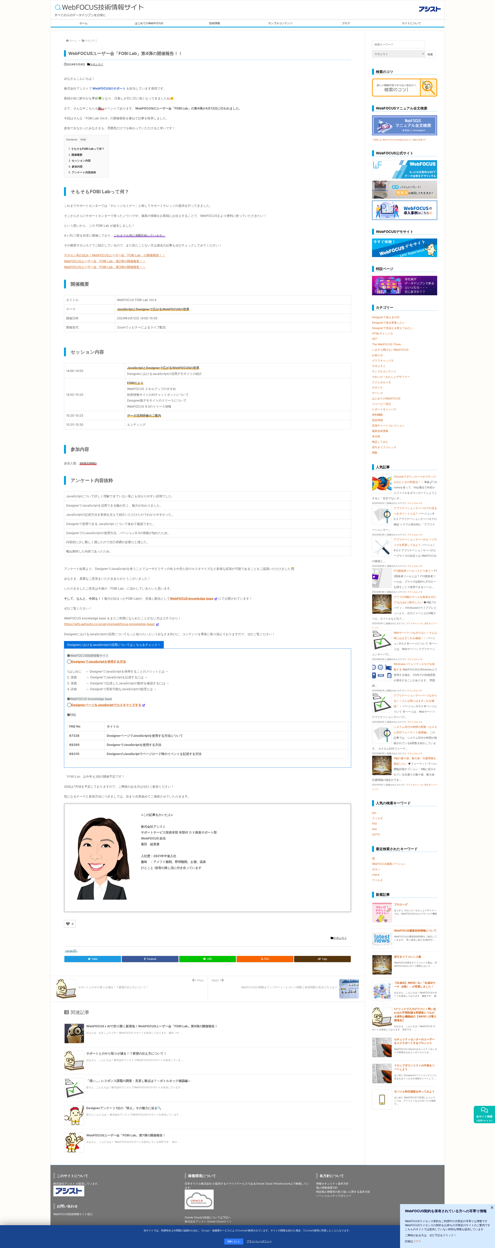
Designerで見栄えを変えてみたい (392, 328)
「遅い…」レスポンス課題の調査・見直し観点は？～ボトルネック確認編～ (138, 1081)
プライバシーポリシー (259, 1241)
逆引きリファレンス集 (407, 956)
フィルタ (377, 818)
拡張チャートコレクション (388, 425)
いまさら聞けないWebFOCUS (390, 349)
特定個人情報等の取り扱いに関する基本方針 (343, 1191)
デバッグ (377, 393)
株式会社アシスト (64, 1183)
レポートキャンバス (384, 409)
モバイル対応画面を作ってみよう (414, 1091)
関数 (374, 452)
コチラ (417, 1241)
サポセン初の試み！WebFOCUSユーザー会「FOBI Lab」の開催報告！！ (114, 255)
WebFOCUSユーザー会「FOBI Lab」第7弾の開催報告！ (126, 1135)
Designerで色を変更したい (388, 322)
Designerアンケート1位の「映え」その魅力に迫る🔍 (123, 1108)
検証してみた (380, 441)
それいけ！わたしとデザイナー (391, 376)
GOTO (376, 834)
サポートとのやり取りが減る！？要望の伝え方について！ (126, 1053)
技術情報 (377, 420)
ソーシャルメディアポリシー (333, 1195)
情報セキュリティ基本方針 (332, 1183)
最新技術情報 (380, 431)
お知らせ (377, 355)
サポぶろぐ (91, 40)
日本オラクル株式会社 (198, 1183)
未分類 (376, 436)
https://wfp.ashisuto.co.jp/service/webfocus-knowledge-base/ (109, 624)
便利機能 (377, 414)
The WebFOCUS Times (386, 344)
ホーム (73, 40)
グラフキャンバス (383, 360)
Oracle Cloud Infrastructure (273, 1183)
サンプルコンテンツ (384, 371)
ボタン (376, 869)
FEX (374, 823)
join (374, 812)
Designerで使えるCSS (385, 317)
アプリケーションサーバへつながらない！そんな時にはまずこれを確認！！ (415, 701)
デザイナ (377, 387)
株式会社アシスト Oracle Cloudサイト (208, 1221)
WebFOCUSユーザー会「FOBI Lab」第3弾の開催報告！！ (105, 267)
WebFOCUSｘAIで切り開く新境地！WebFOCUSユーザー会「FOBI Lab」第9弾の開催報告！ (152, 1026)
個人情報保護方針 (327, 1187)
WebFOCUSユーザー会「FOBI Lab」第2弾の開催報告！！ (105, 261)
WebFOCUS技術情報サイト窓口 (73, 1214)
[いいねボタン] (68, 924)
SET (374, 338)
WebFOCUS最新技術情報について (415, 930)
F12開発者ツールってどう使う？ (413, 570)
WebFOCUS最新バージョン (389, 863)
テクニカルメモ (381, 382)
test (374, 829)
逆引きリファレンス (384, 447)
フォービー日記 (381, 403)
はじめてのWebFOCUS (386, 398)
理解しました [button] (233, 1241)
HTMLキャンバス (382, 333)
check (376, 874)
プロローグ (401, 904)
